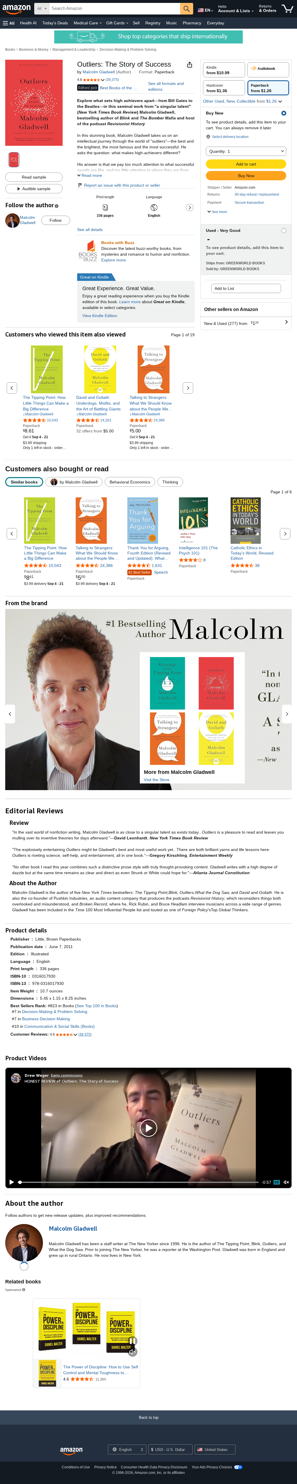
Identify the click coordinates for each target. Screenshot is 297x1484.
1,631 (157, 565)
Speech (148, 572)
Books (10, 50)
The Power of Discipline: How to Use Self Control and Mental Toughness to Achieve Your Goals (100, 1370)
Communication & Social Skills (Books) (59, 1026)
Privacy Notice (105, 1467)
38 (257, 565)
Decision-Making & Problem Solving (127, 50)
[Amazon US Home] (71, 1452)
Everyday (215, 23)
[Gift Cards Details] (127, 23)
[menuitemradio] (277, 1182)
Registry (152, 23)
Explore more (113, 260)
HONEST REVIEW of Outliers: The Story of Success (71, 1081)
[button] (8, 23)
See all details (90, 229)
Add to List (224, 288)
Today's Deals (55, 23)
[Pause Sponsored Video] (132, 1341)
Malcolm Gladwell (99, 72)
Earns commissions (67, 1075)
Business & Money (33, 50)
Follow (55, 220)
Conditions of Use (76, 1467)
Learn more (130, 301)
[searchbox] (114, 8)
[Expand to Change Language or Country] (212, 11)
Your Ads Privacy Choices (212, 1467)
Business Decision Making (46, 1018)
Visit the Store (156, 779)
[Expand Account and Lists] (252, 11)
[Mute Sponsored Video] (132, 1352)
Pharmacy (192, 23)
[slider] (138, 1182)
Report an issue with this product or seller (122, 185)
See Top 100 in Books (97, 1005)
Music (171, 23)
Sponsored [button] (13, 1290)
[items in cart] (287, 8)
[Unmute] (286, 1182)
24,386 (106, 565)
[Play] (10, 1182)
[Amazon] (17, 8)
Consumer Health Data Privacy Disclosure (154, 1467)
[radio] (224, 70)
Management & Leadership (73, 50)
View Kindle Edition (99, 315)
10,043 (54, 565)
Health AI (28, 23)
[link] (47, 403)
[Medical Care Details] (100, 23)
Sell (136, 23)
